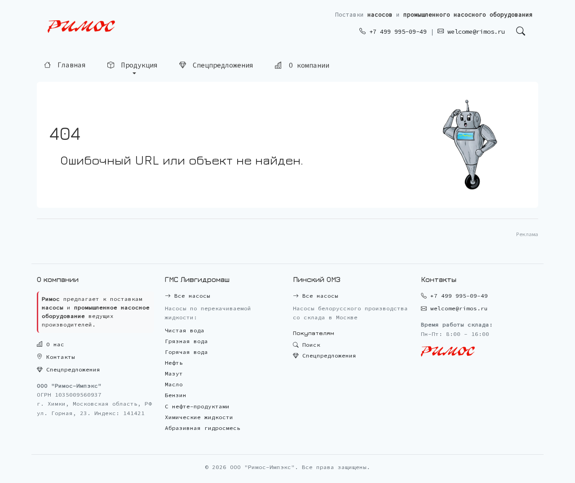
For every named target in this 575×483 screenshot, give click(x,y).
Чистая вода (184, 330)
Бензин (175, 395)
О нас (53, 344)
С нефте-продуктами (197, 406)
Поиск (309, 344)
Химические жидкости (199, 417)
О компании (307, 65)
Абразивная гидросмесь (202, 428)
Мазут (174, 373)
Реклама (527, 234)
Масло (174, 384)
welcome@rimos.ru (474, 31)
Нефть (174, 362)
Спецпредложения (221, 65)
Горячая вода (186, 352)
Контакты (59, 356)
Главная (69, 64)
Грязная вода (186, 341)
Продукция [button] (137, 64)
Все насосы (190, 295)
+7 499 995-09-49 (396, 31)
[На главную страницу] (81, 27)
